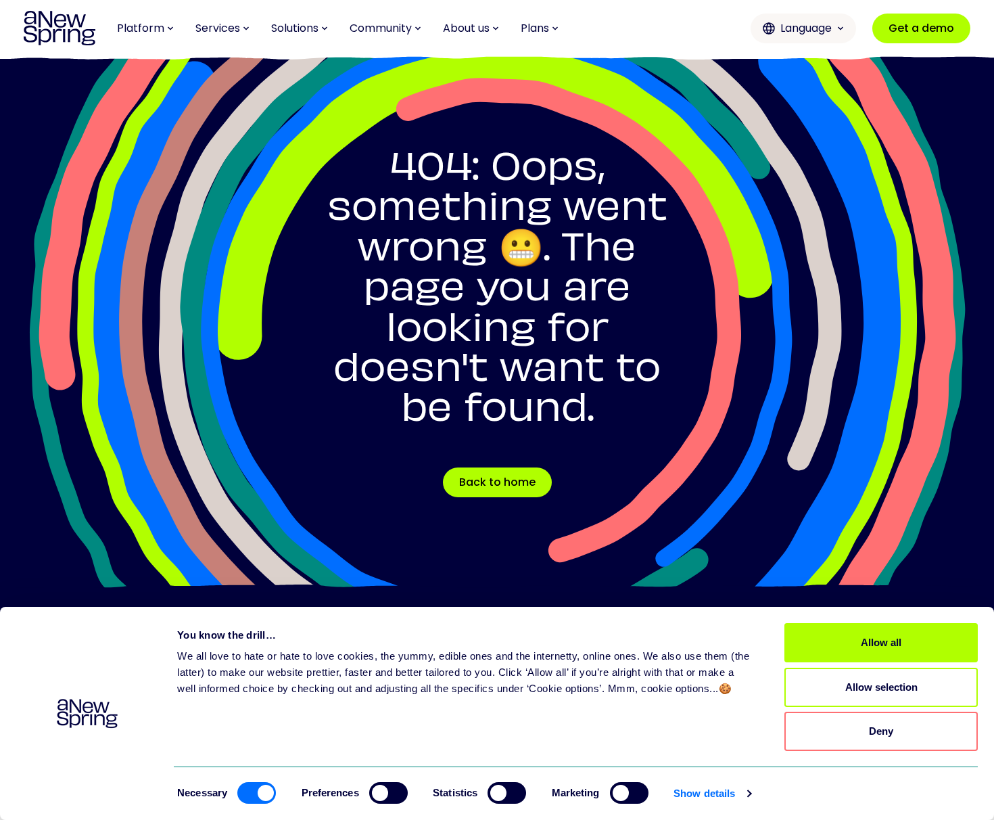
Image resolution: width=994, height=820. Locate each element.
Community (381, 28)
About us (466, 28)
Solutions (294, 28)
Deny (881, 731)
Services (217, 28)
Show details (704, 793)
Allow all (881, 642)
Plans (535, 28)
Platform (140, 28)
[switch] (388, 793)
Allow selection (881, 687)
